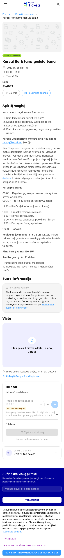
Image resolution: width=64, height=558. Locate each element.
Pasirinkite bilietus (36, 93)
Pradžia (6, 14)
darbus (6, 178)
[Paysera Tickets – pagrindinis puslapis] (32, 4)
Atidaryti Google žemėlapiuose (21, 376)
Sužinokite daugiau (12, 531)
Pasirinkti (12, 539)
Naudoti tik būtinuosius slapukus (25, 545)
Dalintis (11, 93)
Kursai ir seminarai (24, 14)
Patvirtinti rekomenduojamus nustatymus (31, 552)
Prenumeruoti (32, 499)
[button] (32, 453)
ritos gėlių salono (12, 142)
